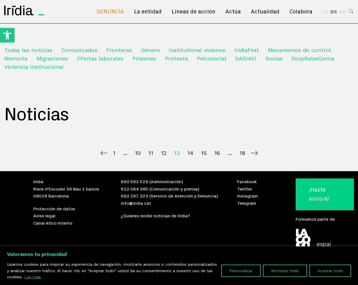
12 (163, 153)
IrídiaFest (246, 50)
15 (204, 153)
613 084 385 (134, 189)
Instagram (247, 196)
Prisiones (144, 58)
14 (190, 153)
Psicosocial (211, 58)
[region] (179, 265)
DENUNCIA (110, 12)
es (334, 12)
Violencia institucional (33, 66)
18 (242, 153)
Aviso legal (44, 216)
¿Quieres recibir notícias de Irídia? (155, 216)
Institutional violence (197, 50)
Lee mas (32, 277)
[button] (7, 35)
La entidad (148, 12)
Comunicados (79, 50)
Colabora (300, 12)
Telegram (246, 203)
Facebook (247, 182)
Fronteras (119, 50)
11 (150, 153)
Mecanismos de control (299, 50)
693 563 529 (134, 182)
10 (138, 153)
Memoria (15, 58)
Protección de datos (54, 209)
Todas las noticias (28, 50)
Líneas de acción (193, 12)
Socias (273, 58)
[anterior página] (103, 153)
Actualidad (265, 12)
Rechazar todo (285, 270)
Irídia (38, 182)
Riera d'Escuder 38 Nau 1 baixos (66, 189)
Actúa (233, 12)
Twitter (244, 189)
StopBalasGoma (312, 58)
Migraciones (52, 58)
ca (325, 12)
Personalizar (241, 270)
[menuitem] (110, 11)
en (343, 12)
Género (150, 50)
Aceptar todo (330, 270)
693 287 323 (134, 196)
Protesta (176, 58)
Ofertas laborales (100, 58)
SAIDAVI (245, 58)
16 (217, 153)
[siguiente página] (254, 153)
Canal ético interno (52, 223)
